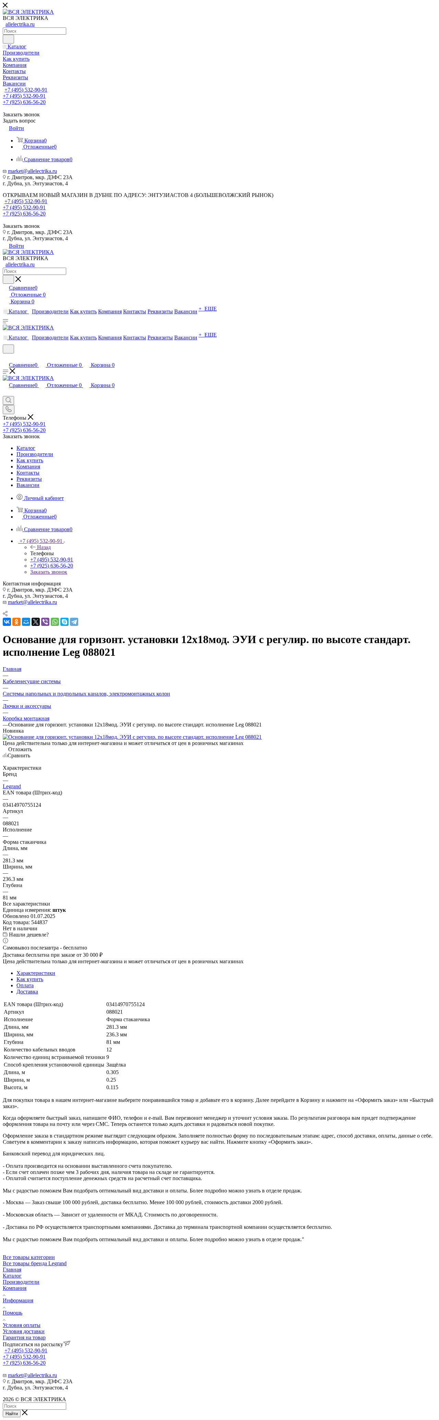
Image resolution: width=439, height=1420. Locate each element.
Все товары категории (29, 1257)
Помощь (12, 1313)
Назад (44, 547)
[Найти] (8, 39)
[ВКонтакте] (7, 622)
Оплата (25, 985)
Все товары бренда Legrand (35, 1263)
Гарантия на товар (24, 1337)
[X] (36, 622)
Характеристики (35, 973)
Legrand (12, 786)
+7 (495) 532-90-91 (25, 90)
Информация (18, 1300)
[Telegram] (74, 622)
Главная (12, 1269)
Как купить (29, 979)
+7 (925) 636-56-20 (24, 102)
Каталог (12, 1276)
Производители (21, 1282)
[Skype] (64, 622)
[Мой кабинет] (6, 358)
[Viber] (45, 622)
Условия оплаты (21, 1325)
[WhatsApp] (55, 622)
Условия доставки (24, 1331)
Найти (11, 1413)
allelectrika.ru (20, 24)
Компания (14, 1288)
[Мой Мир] (26, 622)
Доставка (27, 991)
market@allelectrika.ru (32, 171)
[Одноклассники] (16, 622)
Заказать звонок (48, 572)
